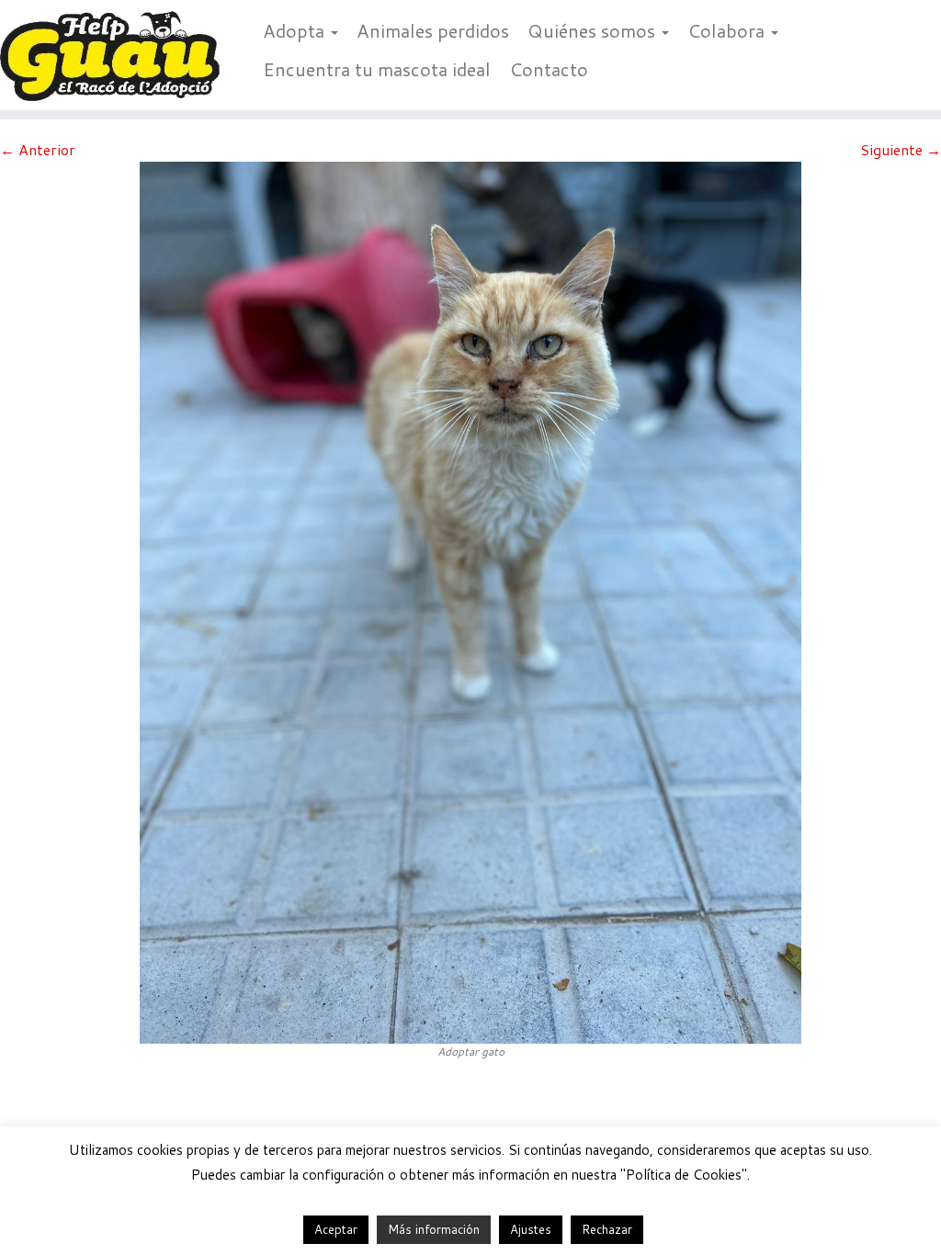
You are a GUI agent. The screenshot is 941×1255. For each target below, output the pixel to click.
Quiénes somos (593, 30)
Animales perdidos (433, 30)
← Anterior (37, 149)
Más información (434, 1229)
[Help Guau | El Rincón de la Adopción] (110, 55)
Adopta (296, 30)
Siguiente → (900, 149)
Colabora (728, 30)
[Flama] (470, 600)
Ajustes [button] (530, 1229)
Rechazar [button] (607, 1229)
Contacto (548, 69)
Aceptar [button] (335, 1229)
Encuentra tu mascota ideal (377, 69)
